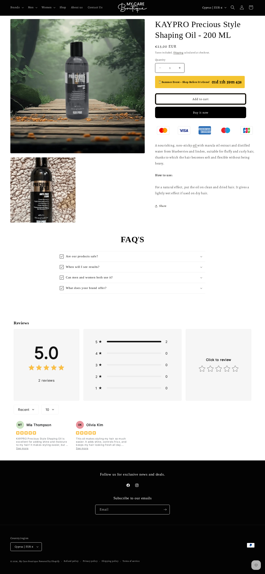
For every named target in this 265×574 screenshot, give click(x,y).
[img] (46, 368)
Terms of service (131, 561)
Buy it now (200, 112)
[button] (16, 7)
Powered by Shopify (49, 561)
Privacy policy (90, 561)
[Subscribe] (165, 509)
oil (195, 145)
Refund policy (71, 561)
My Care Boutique (29, 561)
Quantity (160, 59)
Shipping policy (110, 561)
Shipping (178, 52)
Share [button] (162, 206)
